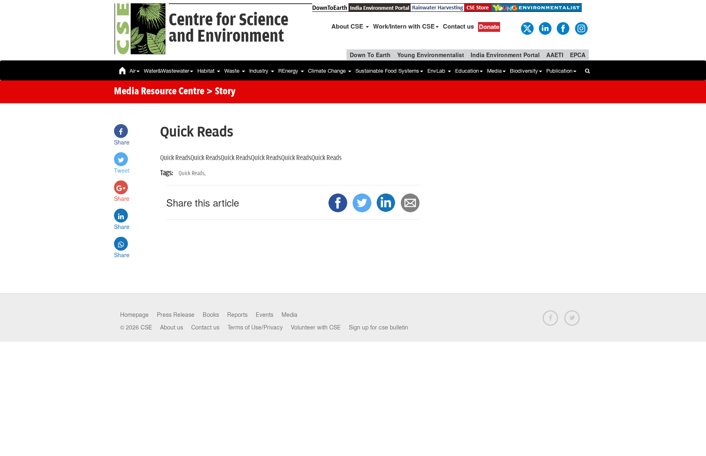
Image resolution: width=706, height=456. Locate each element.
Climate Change (327, 71)
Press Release (175, 314)
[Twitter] (527, 28)
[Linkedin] (544, 28)
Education (467, 71)
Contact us (458, 26)
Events (264, 314)
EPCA (577, 55)
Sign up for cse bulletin (378, 327)
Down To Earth (370, 55)
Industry (259, 71)
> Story (220, 92)
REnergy (289, 71)
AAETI (554, 55)
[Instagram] (580, 28)
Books (211, 314)
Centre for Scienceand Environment (228, 28)
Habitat (206, 71)
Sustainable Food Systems (387, 71)
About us (171, 327)
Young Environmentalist (430, 55)
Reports (237, 314)
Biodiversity (524, 71)
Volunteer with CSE (316, 327)
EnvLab (437, 71)
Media (494, 71)
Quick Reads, (192, 173)
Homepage (134, 314)
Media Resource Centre (159, 92)
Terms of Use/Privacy (255, 327)
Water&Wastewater (166, 71)
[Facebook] (562, 28)
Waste (232, 71)
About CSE (348, 26)
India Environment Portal (505, 55)
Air (133, 71)
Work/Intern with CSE (404, 26)
